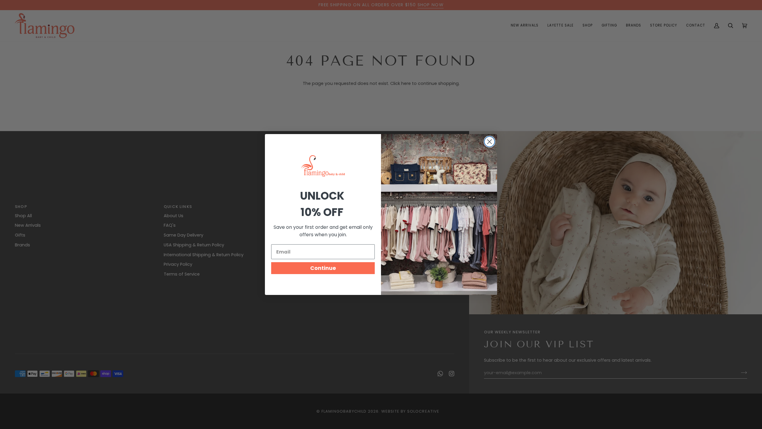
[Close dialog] (489, 141)
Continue (323, 268)
